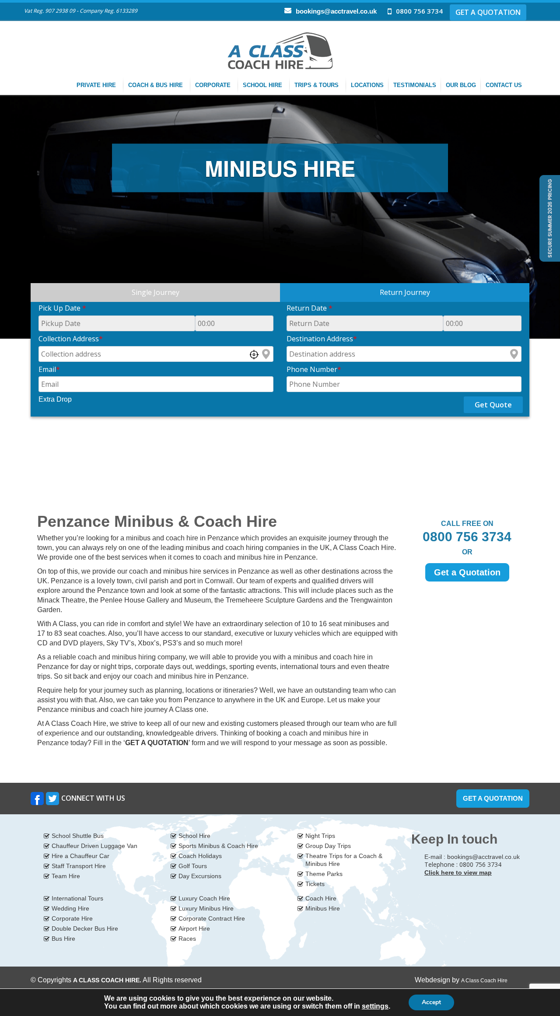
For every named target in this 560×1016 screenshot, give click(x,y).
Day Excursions (199, 875)
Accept (431, 1002)
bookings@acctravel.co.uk (336, 11)
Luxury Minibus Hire (206, 908)
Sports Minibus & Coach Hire (218, 845)
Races (187, 938)
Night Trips (320, 835)
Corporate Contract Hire (211, 918)
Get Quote (493, 405)
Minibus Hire (322, 908)
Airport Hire (194, 928)
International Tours (77, 898)
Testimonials (414, 85)
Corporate (213, 85)
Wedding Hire (70, 908)
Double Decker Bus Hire (85, 928)
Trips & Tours (317, 85)
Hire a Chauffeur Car (80, 855)
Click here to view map (458, 872)
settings (375, 1006)
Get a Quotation (467, 572)
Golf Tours (192, 865)
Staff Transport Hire (79, 865)
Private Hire (97, 85)
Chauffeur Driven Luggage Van (94, 845)
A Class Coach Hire (484, 980)
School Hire (263, 85)
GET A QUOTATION (488, 12)
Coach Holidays (200, 855)
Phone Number (314, 369)
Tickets (315, 883)
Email (49, 369)
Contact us (505, 85)
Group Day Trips (328, 845)
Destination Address (322, 338)
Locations (367, 85)
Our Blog (461, 85)
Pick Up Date (62, 308)
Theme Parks (324, 873)
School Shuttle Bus (78, 835)
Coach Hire (320, 898)
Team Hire (66, 875)
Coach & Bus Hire (156, 85)
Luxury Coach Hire (204, 898)
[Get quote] (549, 217)
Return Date (309, 308)
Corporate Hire (72, 918)
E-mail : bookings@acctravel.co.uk (472, 856)
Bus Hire (63, 938)
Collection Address (70, 338)
